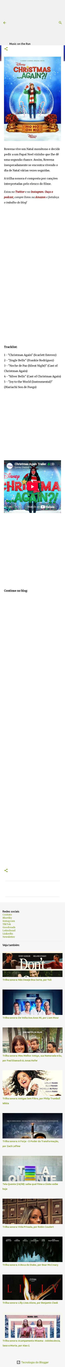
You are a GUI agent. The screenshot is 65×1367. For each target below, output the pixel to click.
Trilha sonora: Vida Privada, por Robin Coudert (28, 1227)
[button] (6, 49)
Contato (7, 914)
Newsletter (8, 936)
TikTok (6, 924)
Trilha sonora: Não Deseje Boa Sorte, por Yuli (27, 979)
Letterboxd (8, 930)
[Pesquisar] (60, 23)
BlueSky (7, 917)
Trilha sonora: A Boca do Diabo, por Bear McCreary (30, 1265)
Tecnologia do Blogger (34, 1362)
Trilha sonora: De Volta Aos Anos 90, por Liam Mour (30, 1017)
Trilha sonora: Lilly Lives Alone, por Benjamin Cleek (30, 1302)
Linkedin (7, 933)
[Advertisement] (37, 21)
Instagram (8, 920)
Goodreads (8, 927)
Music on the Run (19, 43)
